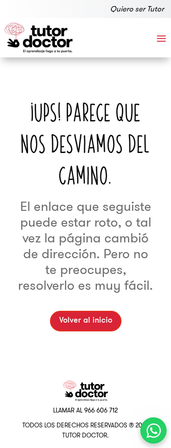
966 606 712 (101, 410)
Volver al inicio (85, 321)
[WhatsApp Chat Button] (153, 430)
